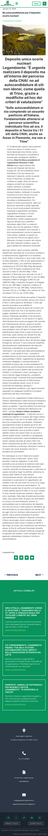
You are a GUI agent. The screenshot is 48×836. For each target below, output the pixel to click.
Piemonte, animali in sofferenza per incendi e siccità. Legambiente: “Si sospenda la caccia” (23, 688)
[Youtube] (32, 818)
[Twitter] (24, 818)
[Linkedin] (40, 818)
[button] (17, 3)
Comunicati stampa (12, 21)
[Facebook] (8, 818)
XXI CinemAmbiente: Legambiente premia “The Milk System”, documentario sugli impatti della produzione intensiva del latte (23, 650)
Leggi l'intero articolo (15, 630)
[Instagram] (16, 818)
